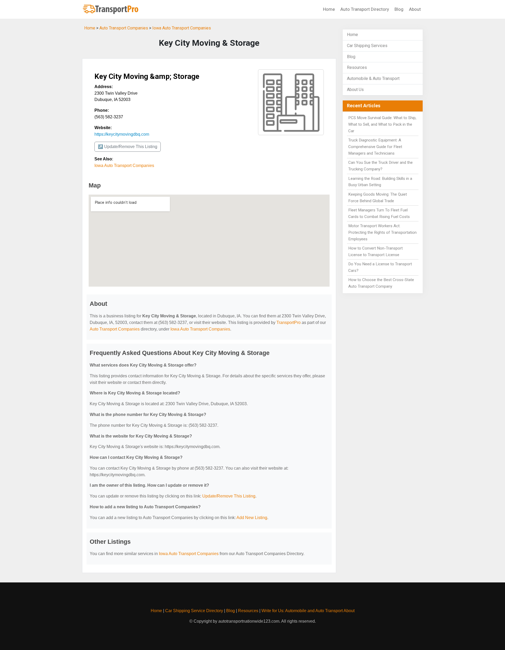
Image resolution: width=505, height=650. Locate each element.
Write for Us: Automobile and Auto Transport (302, 610)
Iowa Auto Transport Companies (181, 28)
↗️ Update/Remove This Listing (127, 146)
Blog (399, 9)
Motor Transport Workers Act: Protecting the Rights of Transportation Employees (382, 232)
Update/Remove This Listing (228, 496)
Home (329, 9)
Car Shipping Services (367, 45)
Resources (357, 67)
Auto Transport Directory (364, 9)
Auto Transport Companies (123, 28)
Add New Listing (251, 517)
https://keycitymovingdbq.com (121, 134)
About (415, 9)
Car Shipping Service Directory (194, 610)
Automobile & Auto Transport (373, 78)
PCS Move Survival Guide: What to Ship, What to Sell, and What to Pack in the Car (382, 124)
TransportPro (288, 322)
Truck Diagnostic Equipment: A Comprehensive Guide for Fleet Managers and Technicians (375, 147)
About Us (355, 89)
